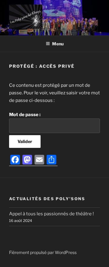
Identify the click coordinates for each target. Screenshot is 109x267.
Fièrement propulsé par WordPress (43, 252)
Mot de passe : (25, 114)
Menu (58, 43)
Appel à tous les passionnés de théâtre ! (51, 214)
